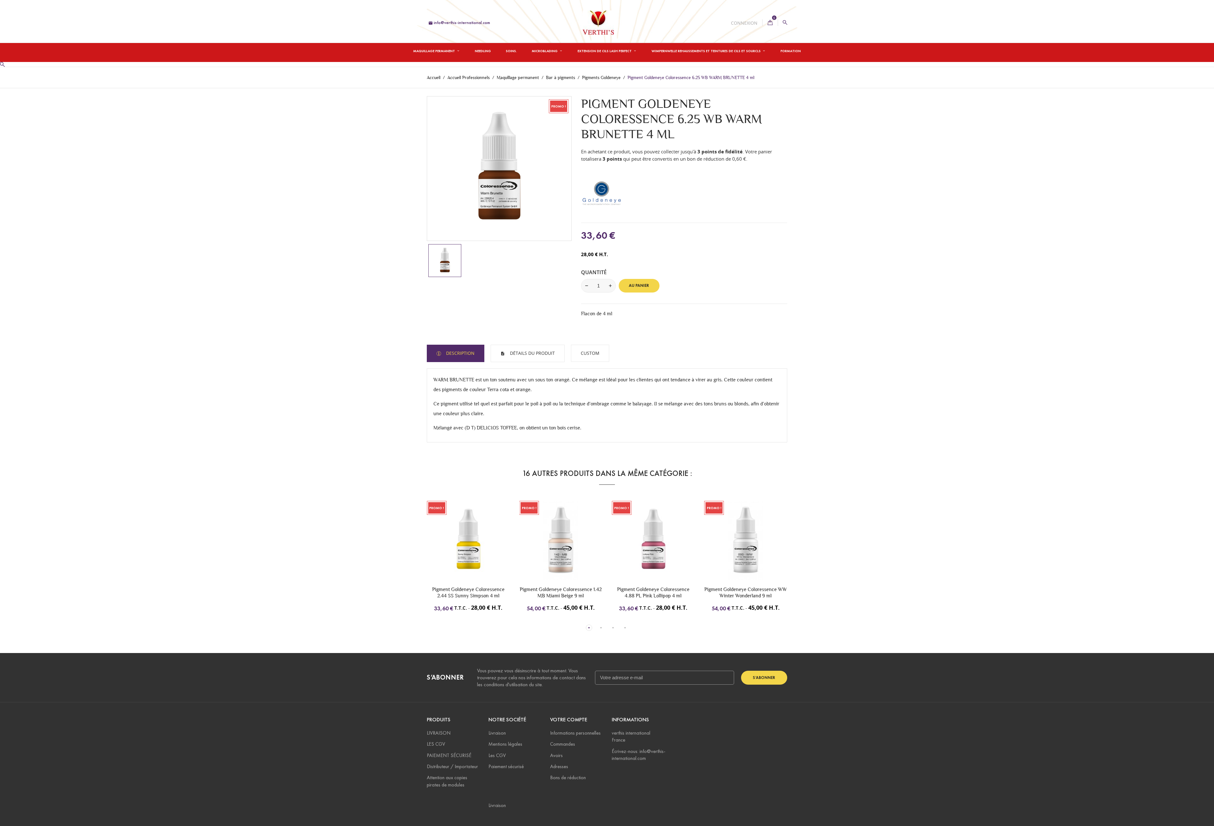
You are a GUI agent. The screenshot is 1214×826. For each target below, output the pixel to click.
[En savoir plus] (492, 551)
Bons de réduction (568, 777)
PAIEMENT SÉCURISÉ (449, 755)
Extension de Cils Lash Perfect (605, 51)
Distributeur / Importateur (452, 766)
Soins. (511, 51)
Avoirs (556, 755)
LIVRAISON (439, 733)
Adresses (559, 766)
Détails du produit (532, 353)
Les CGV (497, 755)
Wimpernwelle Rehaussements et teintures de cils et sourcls (707, 51)
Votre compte (568, 719)
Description (460, 353)
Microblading (545, 51)
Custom (590, 353)
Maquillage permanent (434, 51)
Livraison (497, 733)
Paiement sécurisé (506, 766)
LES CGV (436, 744)
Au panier (639, 285)
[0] (770, 22)
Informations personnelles (575, 733)
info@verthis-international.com (459, 22)
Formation (791, 51)
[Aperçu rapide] (479, 551)
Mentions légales (505, 744)
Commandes (562, 744)
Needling (483, 51)
